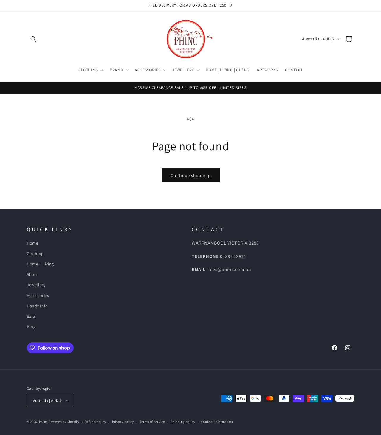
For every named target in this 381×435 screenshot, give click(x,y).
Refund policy (95, 421)
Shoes (32, 274)
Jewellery (36, 285)
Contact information (217, 421)
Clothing (35, 253)
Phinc (44, 421)
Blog (31, 326)
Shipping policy (183, 421)
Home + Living (40, 264)
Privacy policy (123, 421)
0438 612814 (233, 256)
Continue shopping (191, 175)
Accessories (38, 295)
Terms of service (152, 421)
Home (32, 243)
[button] (33, 39)
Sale (31, 316)
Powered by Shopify (64, 421)
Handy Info (37, 306)
